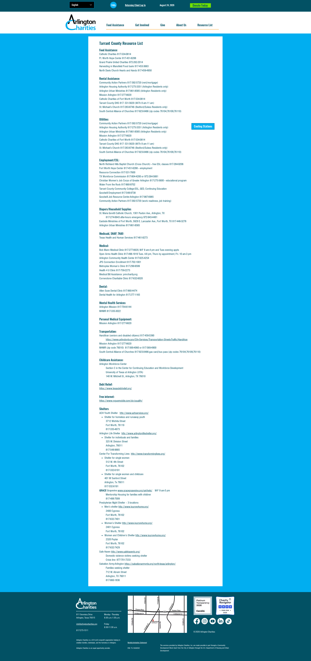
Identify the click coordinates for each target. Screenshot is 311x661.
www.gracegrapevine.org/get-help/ (135, 490)
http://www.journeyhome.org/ (133, 506)
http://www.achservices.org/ (134, 413)
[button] (118, 25)
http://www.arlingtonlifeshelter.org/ (139, 433)
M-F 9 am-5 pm (161, 490)
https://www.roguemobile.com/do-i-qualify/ (121, 400)
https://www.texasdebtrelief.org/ (115, 388)
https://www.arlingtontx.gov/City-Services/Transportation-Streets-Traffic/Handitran (147, 339)
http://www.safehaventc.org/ (125, 551)
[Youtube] (212, 621)
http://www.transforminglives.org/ (148, 453)
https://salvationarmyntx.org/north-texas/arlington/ (150, 564)
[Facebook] (197, 621)
